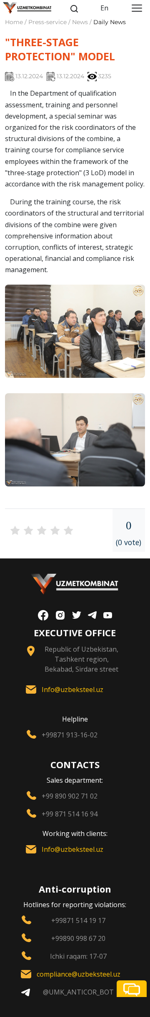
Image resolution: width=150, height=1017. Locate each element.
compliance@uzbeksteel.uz (78, 974)
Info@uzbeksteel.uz (72, 689)
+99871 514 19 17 (78, 920)
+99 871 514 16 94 (70, 814)
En (104, 7)
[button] (132, 988)
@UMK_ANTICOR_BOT (78, 992)
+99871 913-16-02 (70, 734)
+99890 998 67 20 (78, 938)
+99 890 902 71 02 (70, 796)
